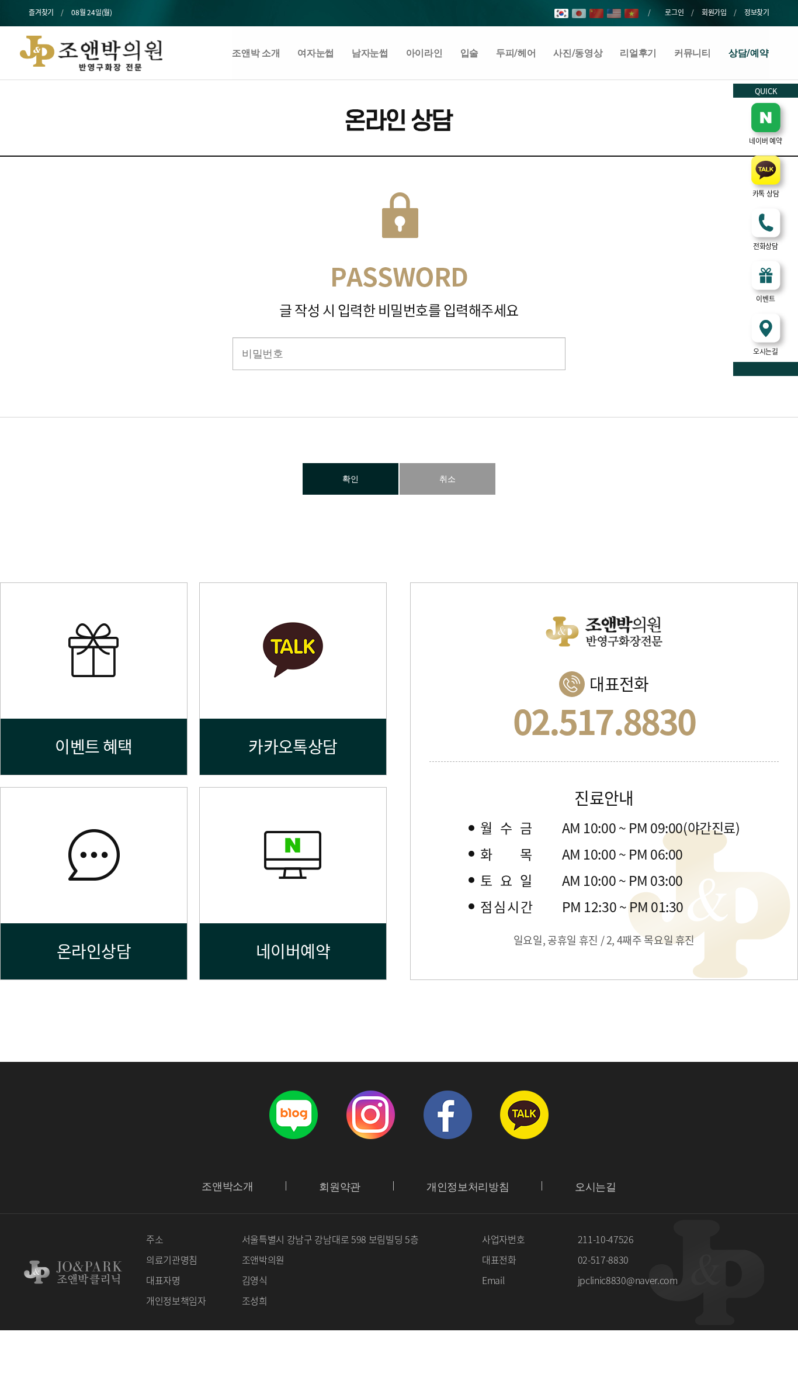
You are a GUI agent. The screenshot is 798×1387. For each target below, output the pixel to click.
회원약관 (339, 1187)
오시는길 (595, 1187)
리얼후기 (638, 52)
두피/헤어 (516, 52)
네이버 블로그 (293, 1114)
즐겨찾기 (41, 12)
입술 (469, 52)
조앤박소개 (227, 1186)
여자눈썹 (315, 52)
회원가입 (714, 12)
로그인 (674, 12)
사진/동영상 (577, 52)
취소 (447, 479)
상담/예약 (748, 52)
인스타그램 (370, 1114)
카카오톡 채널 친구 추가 (524, 1114)
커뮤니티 (692, 52)
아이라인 (424, 52)
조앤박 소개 (256, 52)
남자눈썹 (370, 52)
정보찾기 (756, 12)
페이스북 (447, 1114)
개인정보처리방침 (467, 1187)
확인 (350, 479)
